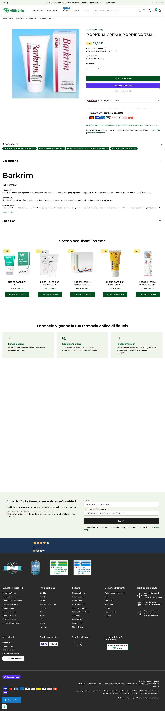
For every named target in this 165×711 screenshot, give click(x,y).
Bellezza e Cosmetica (17, 18)
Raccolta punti (7, 646)
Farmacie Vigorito (152, 682)
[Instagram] (8, 2)
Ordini (107, 597)
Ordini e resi (6, 642)
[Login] (149, 10)
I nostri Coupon (78, 597)
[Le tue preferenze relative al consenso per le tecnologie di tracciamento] (4, 706)
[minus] (88, 68)
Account (108, 616)
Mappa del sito (77, 627)
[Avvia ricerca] (143, 10)
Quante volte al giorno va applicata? (19, 148)
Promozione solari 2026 (11, 623)
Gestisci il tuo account (10, 654)
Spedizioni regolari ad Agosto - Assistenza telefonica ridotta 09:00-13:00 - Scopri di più (82, 3)
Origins (42, 601)
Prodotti (108, 608)
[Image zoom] (40, 67)
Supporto (159, 3)
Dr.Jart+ (43, 597)
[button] (123, 78)
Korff (42, 619)
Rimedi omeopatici (9, 608)
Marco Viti (43, 627)
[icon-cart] (159, 10)
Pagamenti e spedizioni (81, 612)
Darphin (43, 593)
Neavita (43, 608)
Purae (42, 612)
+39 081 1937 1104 (151, 616)
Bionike (42, 623)
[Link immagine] (59, 568)
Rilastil (42, 616)
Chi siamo (76, 616)
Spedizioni (109, 604)
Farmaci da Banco (9, 593)
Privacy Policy (77, 619)
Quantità (90, 63)
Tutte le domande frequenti (115, 593)
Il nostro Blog (77, 601)
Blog (152, 3)
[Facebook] (4, 2)
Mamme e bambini (9, 616)
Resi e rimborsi (110, 612)
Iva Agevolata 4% (78, 604)
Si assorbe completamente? (51, 148)
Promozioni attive (78, 593)
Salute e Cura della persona (12, 601)
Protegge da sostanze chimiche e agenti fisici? (87, 148)
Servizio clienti (16, 344)
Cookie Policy (77, 623)
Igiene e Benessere (9, 612)
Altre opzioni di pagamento (123, 91)
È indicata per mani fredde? (124, 148)
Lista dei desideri (8, 650)
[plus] (98, 68)
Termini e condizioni (79, 608)
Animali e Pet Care (9, 619)
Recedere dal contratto (13, 659)
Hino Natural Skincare (48, 604)
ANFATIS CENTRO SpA (95, 30)
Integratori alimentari (10, 604)
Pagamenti (109, 601)
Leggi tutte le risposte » (153, 598)
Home (4, 18)
